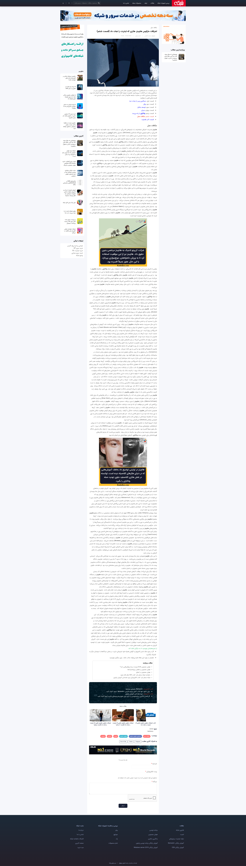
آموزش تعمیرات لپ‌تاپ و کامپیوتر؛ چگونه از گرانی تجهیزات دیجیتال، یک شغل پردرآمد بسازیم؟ (69, 193)
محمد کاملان (148, 36)
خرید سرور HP (78, 248)
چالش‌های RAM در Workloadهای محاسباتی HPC (69, 183)
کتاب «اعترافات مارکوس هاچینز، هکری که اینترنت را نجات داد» (145, 724)
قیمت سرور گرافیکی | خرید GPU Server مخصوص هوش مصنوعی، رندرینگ (69, 163)
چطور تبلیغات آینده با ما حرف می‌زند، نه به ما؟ (70, 212)
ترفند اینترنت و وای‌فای (176, 839)
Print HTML (123, 742)
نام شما (154, 764)
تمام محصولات (113, 843)
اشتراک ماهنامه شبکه (77, 839)
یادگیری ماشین (153, 839)
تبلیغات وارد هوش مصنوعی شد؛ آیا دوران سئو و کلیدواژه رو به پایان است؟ (69, 153)
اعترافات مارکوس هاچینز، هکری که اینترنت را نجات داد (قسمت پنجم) (100, 724)
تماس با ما (126, 3)
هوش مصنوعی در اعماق (143, 672)
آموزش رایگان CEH (178, 847)
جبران (143, 110)
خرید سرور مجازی (77, 253)
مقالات (152, 3)
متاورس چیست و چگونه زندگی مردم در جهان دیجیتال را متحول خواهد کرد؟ (69, 125)
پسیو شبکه (79, 255)
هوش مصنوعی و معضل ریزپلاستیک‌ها (139, 669)
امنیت (182, 834)
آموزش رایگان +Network (176, 843)
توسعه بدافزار (141, 107)
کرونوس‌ (103, 736)
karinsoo (150, 731)
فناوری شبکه (180, 830)
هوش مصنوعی (153, 834)
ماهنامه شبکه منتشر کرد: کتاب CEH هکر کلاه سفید (135, 675)
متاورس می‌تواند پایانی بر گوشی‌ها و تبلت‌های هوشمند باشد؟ (69, 78)
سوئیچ (116, 834)
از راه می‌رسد (138, 113)
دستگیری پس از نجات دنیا (137, 101)
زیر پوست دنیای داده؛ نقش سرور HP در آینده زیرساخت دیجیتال (70, 221)
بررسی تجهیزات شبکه (163, 3)
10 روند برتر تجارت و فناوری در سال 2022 (70, 87)
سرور (112, 863)
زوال (144, 104)
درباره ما (81, 830)
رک (117, 839)
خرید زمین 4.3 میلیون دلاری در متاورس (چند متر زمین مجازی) (69, 116)
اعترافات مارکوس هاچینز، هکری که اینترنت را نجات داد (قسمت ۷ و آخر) (123, 724)
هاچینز (115, 736)
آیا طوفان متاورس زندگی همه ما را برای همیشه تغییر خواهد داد (69, 97)
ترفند (145, 3)
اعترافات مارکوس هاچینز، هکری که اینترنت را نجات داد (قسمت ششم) (127, 31)
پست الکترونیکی (151, 771)
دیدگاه (154, 781)
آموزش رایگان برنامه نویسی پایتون (147, 843)
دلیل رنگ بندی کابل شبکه (69, 203)
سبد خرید (80, 847)
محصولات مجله (136, 3)
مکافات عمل (147, 736)
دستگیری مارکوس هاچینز (135, 736)
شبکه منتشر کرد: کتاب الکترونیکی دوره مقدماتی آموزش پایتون (131, 677)
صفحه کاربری (79, 843)
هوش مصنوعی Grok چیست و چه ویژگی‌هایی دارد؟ (135, 667)
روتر (116, 830)
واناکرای (109, 736)
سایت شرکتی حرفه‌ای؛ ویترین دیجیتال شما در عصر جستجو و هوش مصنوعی (70, 173)
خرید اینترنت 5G (77, 250)
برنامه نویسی (153, 830)
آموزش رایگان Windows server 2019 (146, 847)
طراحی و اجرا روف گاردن (75, 246)
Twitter (131, 742)
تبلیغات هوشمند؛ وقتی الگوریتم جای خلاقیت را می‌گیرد (70, 231)
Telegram (137, 742)
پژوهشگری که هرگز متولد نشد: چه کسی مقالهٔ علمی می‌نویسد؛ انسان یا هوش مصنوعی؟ (170, 57)
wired (151, 729)
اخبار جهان (138, 36)
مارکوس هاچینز (123, 736)
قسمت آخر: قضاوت (148, 119)
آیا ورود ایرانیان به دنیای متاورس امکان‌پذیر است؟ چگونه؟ (69, 106)
